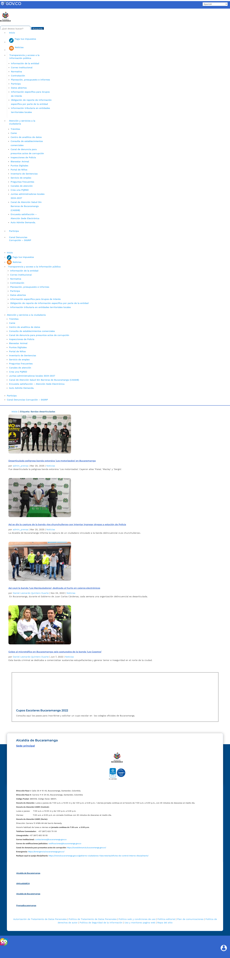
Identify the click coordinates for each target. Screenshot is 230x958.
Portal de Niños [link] (19, 169)
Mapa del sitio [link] (164, 922)
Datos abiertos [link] (19, 88)
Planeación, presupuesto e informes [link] (30, 79)
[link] (11, 5)
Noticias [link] (50, 465)
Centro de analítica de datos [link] (26, 137)
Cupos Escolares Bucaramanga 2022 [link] (42, 710)
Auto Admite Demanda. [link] (23, 222)
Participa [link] (16, 83)
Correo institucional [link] (21, 67)
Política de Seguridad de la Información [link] (101, 922)
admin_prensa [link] (20, 465)
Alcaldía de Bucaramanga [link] (28, 873)
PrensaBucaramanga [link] (26, 905)
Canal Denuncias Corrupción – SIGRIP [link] (20, 239)
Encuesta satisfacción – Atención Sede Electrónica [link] (37, 384)
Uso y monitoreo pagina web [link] (140, 922)
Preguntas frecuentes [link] (22, 182)
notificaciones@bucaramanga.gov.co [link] (65, 843)
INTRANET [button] (7, 10)
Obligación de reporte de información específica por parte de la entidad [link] (49, 303)
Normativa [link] (16, 71)
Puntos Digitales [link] (19, 165)
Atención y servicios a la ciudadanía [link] (22, 122)
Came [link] (14, 133)
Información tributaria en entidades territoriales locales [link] (40, 307)
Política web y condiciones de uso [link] (137, 919)
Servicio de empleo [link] (21, 177)
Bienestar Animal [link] (20, 161)
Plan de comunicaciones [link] (190, 919)
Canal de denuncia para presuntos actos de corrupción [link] (39, 335)
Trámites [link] (15, 129)
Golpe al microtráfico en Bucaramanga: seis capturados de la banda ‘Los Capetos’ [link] (55, 651)
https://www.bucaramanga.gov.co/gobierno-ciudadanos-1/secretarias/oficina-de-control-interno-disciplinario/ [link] (98, 856)
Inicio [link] (12, 32)
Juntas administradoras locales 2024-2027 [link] (32, 376)
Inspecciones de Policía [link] (23, 157)
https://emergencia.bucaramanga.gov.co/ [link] (46, 852)
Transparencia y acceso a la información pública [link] (24, 57)
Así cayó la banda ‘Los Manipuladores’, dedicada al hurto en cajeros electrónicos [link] (54, 588)
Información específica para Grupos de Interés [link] (35, 299)
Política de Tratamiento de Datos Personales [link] (93, 919)
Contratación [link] (18, 75)
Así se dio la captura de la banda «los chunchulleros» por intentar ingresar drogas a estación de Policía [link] (67, 524)
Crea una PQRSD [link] (20, 190)
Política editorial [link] (166, 919)
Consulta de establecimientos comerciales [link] (32, 331)
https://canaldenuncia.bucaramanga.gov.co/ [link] (86, 847)
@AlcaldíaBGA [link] (23, 883)
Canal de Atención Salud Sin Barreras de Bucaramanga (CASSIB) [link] (26, 206)
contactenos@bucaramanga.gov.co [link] (50, 839)
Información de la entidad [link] (25, 63)
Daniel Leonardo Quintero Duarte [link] (31, 593)
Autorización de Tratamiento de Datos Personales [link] (40, 919)
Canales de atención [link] (22, 186)
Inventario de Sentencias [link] (24, 173)
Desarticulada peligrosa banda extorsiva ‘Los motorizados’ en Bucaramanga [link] (52, 460)
